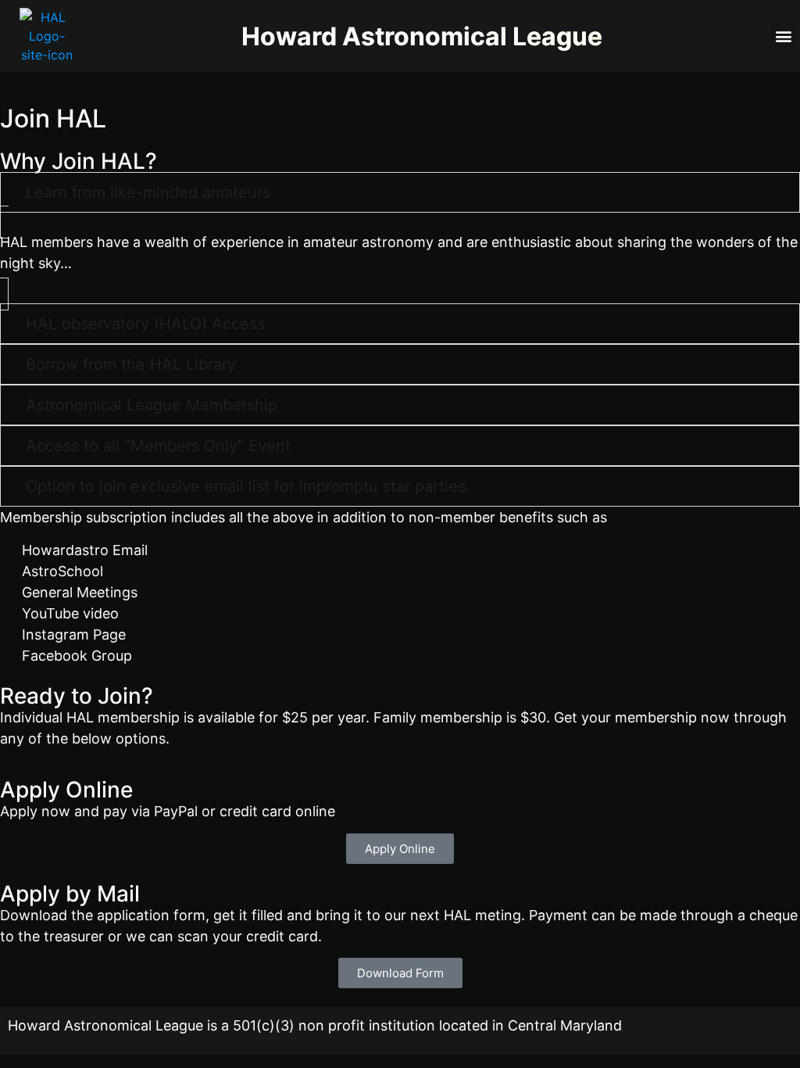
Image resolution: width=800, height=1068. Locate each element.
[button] (783, 36)
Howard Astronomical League (421, 36)
